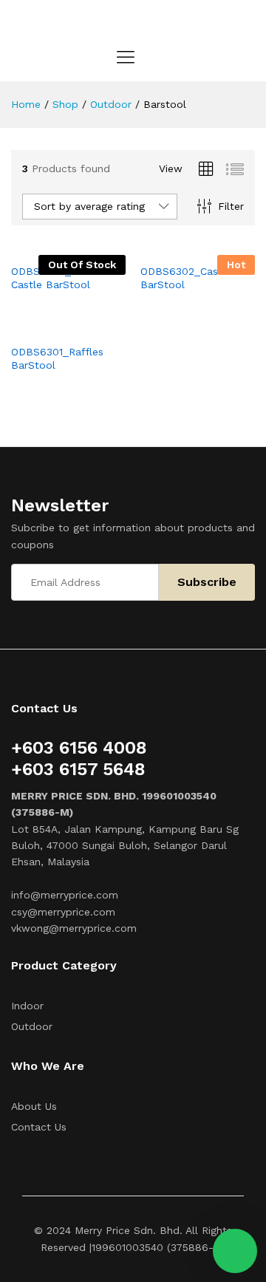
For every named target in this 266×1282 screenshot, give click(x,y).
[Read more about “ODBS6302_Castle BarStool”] (181, 246)
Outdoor (31, 1026)
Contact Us (38, 1127)
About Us (34, 1106)
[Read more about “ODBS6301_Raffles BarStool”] (51, 327)
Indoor (27, 1006)
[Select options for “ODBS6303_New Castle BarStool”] (51, 246)
